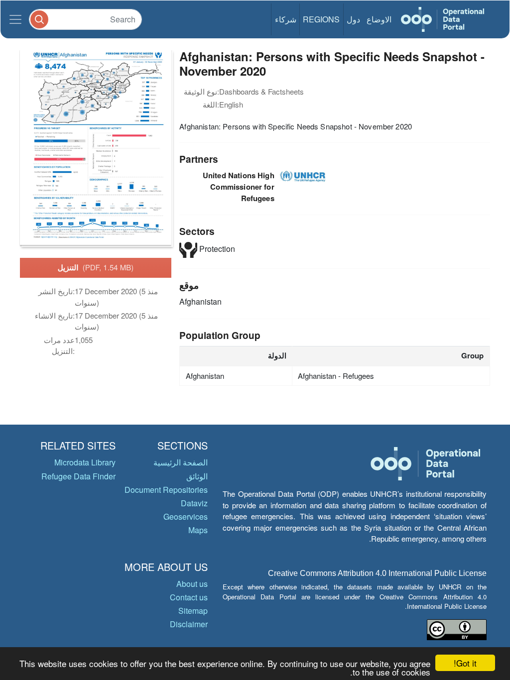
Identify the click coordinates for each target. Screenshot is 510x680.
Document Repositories (166, 489)
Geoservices (185, 516)
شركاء (285, 19)
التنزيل (96, 267)
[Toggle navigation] (15, 19)
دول (353, 19)
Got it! (465, 663)
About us (192, 583)
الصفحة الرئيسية (180, 462)
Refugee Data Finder (78, 476)
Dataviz (194, 503)
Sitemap (193, 610)
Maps (198, 530)
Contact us (189, 597)
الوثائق (197, 476)
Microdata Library (85, 462)
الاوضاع (379, 19)
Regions (321, 19)
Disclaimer (189, 624)
